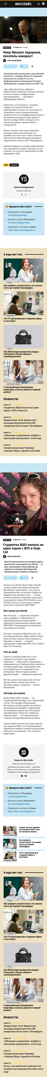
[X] (26, 194)
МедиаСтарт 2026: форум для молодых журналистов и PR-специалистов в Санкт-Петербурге (23, 423)
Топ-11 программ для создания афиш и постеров (23, 319)
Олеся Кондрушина (14, 60)
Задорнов (14, 165)
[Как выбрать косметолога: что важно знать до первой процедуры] (23, 270)
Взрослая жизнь (14, 384)
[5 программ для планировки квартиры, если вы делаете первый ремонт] (23, 372)
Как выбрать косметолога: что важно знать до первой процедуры (23, 286)
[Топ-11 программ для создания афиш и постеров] (23, 303)
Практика (11, 315)
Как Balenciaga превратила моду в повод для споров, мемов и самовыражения (21, 354)
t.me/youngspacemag (17, 215)
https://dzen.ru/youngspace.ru (21, 230)
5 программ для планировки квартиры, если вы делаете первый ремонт (22, 389)
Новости (7, 47)
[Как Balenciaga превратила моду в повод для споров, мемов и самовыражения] (23, 337)
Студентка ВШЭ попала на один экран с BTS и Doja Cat (21, 409)
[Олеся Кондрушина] (5, 60)
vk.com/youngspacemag (19, 222)
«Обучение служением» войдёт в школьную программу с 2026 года (22, 437)
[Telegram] (43, 3)
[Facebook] (22, 194)
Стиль (9, 282)
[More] (32, 66)
